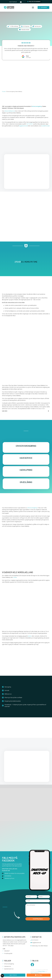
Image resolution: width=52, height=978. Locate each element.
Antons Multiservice (9, 111)
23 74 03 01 (30, 124)
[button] (32, 7)
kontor (29, 636)
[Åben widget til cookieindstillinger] (2, 975)
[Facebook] (32, 964)
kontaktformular (45, 126)
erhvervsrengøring (37, 106)
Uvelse (15, 577)
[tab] (25, 411)
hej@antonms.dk (23, 126)
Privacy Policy (41, 971)
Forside (3, 91)
